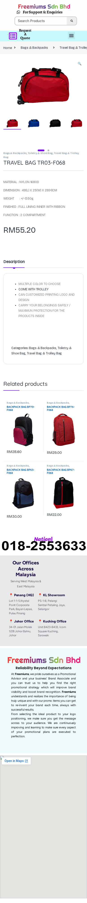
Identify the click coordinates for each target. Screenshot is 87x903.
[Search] (72, 21)
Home (7, 48)
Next (73, 85)
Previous (16, 85)
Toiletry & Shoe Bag (40, 153)
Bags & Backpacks (34, 48)
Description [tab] (14, 262)
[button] (79, 64)
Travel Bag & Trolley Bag (44, 353)
